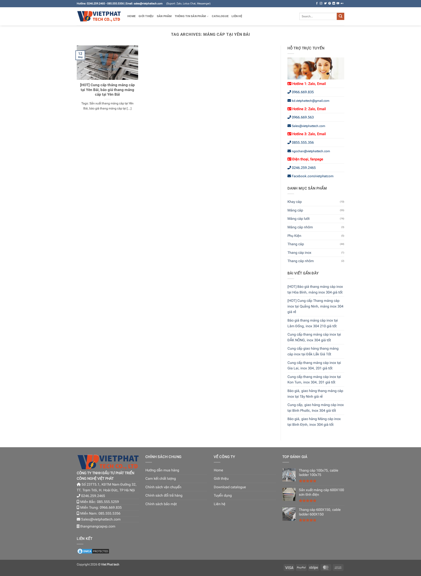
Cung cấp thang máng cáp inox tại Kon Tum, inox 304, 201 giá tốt (314, 380)
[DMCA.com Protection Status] (93, 551)
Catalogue (220, 16)
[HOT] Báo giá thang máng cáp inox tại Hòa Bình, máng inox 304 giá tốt (315, 289)
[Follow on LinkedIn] (333, 3)
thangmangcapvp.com (97, 526)
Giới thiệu (146, 16)
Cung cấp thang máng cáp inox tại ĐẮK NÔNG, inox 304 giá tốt (314, 337)
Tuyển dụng (223, 495)
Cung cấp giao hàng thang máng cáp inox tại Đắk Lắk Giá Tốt (313, 351)
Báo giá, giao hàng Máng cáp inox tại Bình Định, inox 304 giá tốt (314, 422)
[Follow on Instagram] (321, 3)
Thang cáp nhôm (300, 261)
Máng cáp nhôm (300, 227)
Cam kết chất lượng (160, 478)
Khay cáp (294, 202)
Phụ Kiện (294, 236)
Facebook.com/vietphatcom (313, 176)
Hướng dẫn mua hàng (162, 470)
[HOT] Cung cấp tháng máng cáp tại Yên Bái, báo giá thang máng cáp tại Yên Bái (107, 90)
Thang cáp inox (299, 252)
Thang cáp (295, 244)
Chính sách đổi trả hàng (163, 495)
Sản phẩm (164, 16)
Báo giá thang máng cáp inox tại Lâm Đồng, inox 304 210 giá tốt (312, 323)
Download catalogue (230, 487)
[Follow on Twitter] (325, 3)
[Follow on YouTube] (338, 3)
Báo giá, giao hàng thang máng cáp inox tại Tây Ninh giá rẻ (315, 394)
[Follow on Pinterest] (329, 3)
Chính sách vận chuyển (163, 487)
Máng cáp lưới (298, 218)
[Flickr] (342, 3)
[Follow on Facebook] (317, 3)
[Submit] (340, 16)
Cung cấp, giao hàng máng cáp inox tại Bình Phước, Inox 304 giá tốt (315, 408)
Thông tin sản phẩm (190, 16)
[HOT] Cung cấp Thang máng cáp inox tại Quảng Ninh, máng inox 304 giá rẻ (315, 306)
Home (131, 16)
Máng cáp (295, 210)
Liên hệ (237, 16)
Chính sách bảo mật (161, 504)
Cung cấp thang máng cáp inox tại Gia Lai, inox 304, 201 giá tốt (314, 365)
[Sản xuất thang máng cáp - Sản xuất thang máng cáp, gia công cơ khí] (99, 16)
